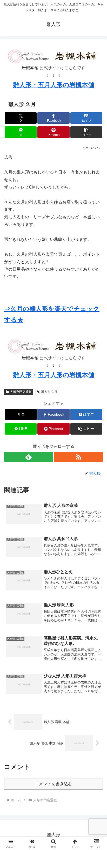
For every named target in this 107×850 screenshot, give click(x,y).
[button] (86, 132)
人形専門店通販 (21, 392)
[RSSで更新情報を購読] (78, 457)
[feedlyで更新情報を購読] (28, 457)
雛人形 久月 (49, 392)
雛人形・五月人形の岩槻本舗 (53, 84)
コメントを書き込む (53, 784)
